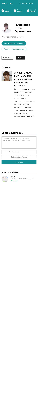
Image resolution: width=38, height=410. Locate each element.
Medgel (7, 3)
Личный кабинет (28, 10)
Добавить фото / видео (19, 157)
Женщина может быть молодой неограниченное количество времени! (23, 79)
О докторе (7, 58)
